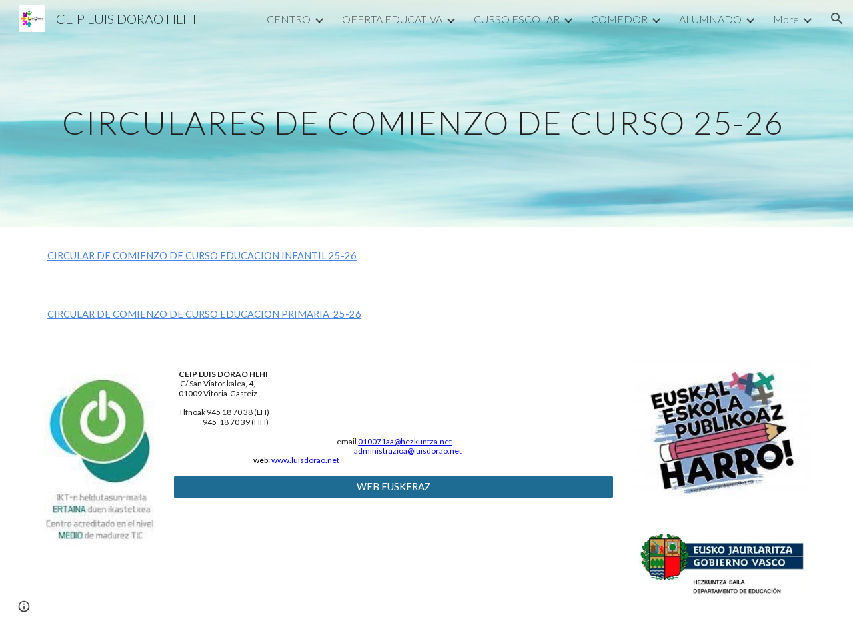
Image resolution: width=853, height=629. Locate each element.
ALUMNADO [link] (710, 19)
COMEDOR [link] (619, 19)
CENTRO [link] (289, 19)
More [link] (786, 19)
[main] (426, 113)
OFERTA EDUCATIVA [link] (392, 19)
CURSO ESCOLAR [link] (517, 19)
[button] (837, 19)
